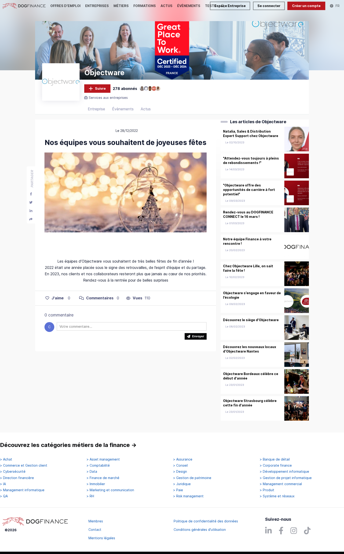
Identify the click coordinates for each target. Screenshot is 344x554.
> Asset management (103, 459)
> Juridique (182, 484)
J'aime (57, 298)
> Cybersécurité (13, 471)
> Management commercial (281, 484)
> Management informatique (22, 490)
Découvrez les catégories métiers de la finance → (68, 445)
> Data (92, 471)
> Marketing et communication (110, 490)
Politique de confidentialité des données (206, 521)
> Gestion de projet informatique (286, 478)
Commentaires (99, 298)
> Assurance (182, 459)
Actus (146, 109)
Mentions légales (101, 538)
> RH (90, 496)
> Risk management (188, 496)
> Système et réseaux (277, 496)
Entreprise (96, 109)
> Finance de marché (103, 478)
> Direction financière (17, 478)
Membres (95, 521)
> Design (180, 471)
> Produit (267, 490)
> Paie (178, 490)
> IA (3, 484)
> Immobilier (96, 484)
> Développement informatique (284, 471)
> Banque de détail (275, 459)
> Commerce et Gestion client (23, 465)
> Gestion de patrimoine (192, 478)
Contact (94, 530)
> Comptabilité (98, 465)
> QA (4, 496)
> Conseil (180, 465)
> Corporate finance (276, 465)
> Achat (6, 459)
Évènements (123, 109)
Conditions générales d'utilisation (200, 530)
